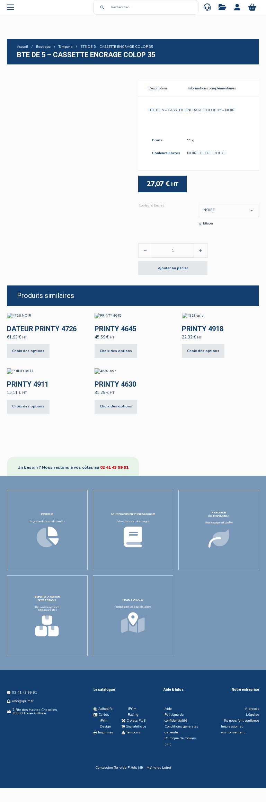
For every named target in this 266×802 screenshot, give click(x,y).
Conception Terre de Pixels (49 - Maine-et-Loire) (133, 767)
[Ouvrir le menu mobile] (10, 7)
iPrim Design (105, 723)
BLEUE (206, 153)
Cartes (103, 714)
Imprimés (105, 732)
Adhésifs (105, 708)
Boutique (43, 46)
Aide (168, 708)
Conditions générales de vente (181, 729)
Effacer (208, 223)
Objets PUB (136, 720)
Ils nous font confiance (241, 720)
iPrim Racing (133, 711)
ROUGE (220, 153)
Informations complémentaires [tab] (212, 88)
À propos (252, 708)
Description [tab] (158, 88)
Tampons (65, 46)
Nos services (223, 7)
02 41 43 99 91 (114, 467)
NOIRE (192, 153)
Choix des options (28, 351)
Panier (252, 7)
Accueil (22, 46)
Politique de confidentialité (176, 717)
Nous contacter (208, 7)
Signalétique (136, 726)
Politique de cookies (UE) (180, 741)
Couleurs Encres (151, 205)
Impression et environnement (233, 729)
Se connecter (237, 7)
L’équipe (252, 714)
